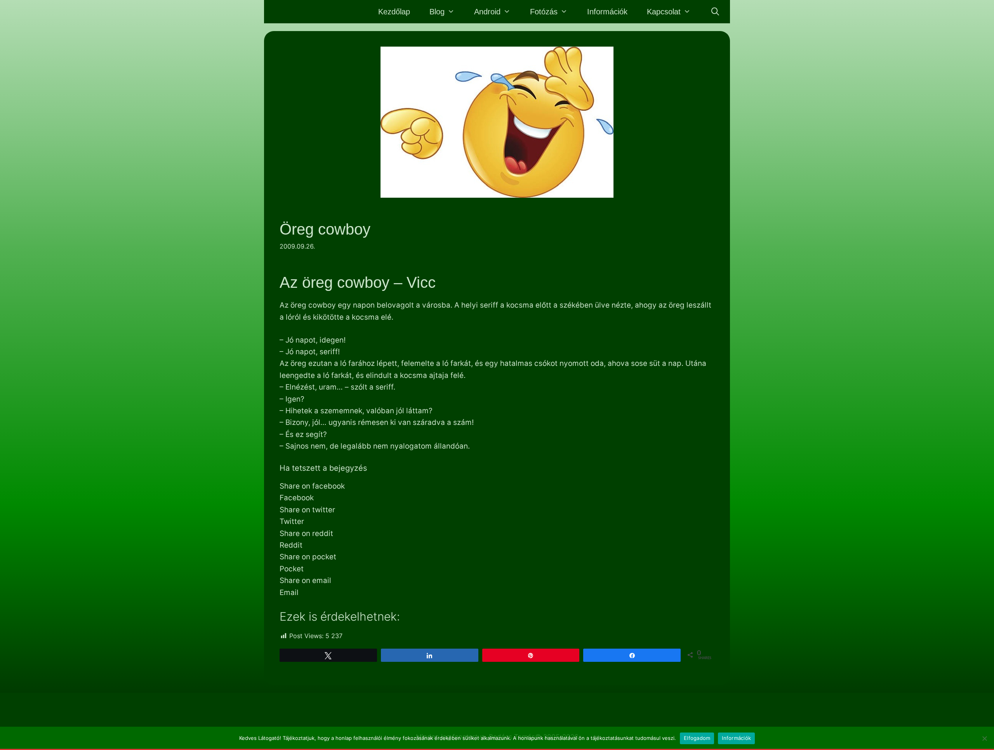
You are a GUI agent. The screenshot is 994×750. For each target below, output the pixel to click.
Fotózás (544, 11)
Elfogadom (697, 738)
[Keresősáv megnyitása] (715, 11)
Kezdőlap (394, 11)
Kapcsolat (664, 11)
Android (487, 11)
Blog (437, 11)
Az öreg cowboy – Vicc (358, 282)
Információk (607, 11)
